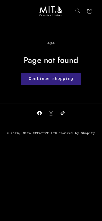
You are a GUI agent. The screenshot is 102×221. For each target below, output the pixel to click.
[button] (10, 11)
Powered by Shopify (77, 133)
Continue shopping (51, 79)
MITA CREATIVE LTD (40, 133)
